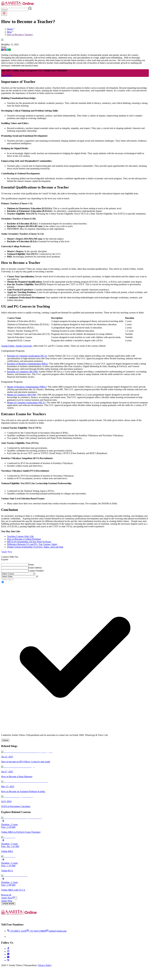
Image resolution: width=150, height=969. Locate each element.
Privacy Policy (45, 965)
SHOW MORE (8, 904)
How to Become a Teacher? (20, 34)
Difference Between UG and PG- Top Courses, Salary (32, 544)
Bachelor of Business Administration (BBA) (27, 363)
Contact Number (36, 570)
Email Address (35, 567)
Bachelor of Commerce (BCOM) (22, 371)
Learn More (6, 75)
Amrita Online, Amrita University (16, 346)
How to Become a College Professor (24, 539)
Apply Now (6, 552)
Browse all (6, 895)
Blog (9, 32)
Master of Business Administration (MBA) (26, 387)
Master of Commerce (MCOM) (21, 394)
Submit (5, 740)
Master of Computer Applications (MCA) (26, 402)
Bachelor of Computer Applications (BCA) (27, 356)
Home (10, 29)
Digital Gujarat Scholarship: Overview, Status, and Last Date (35, 547)
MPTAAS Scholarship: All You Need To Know (29, 541)
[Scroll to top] (16, 897)
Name (31, 564)
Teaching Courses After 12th (20, 536)
